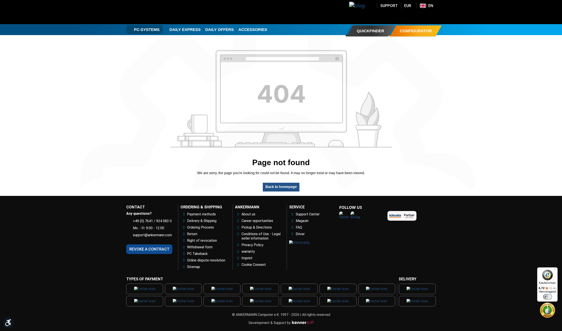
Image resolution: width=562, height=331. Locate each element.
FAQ (299, 227)
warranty (248, 251)
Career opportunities (257, 221)
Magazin (302, 221)
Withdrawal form (200, 247)
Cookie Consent (253, 265)
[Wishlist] (422, 16)
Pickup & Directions (256, 227)
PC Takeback (197, 254)
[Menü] (555, 270)
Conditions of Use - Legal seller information (261, 236)
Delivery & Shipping (201, 221)
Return (192, 234)
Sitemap (193, 267)
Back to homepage (281, 187)
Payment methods (201, 214)
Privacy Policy (252, 245)
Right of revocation (202, 240)
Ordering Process (200, 227)
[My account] (410, 16)
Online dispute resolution (206, 260)
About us (248, 214)
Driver (300, 234)
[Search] (399, 16)
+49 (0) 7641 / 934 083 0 (152, 221)
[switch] (547, 296)
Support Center (308, 214)
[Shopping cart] (433, 16)
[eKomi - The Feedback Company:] (547, 310)
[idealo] (401, 216)
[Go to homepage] (161, 12)
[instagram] (355, 216)
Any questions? (139, 213)
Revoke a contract (149, 249)
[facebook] (344, 216)
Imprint (246, 258)
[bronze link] (299, 242)
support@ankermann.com (152, 235)
